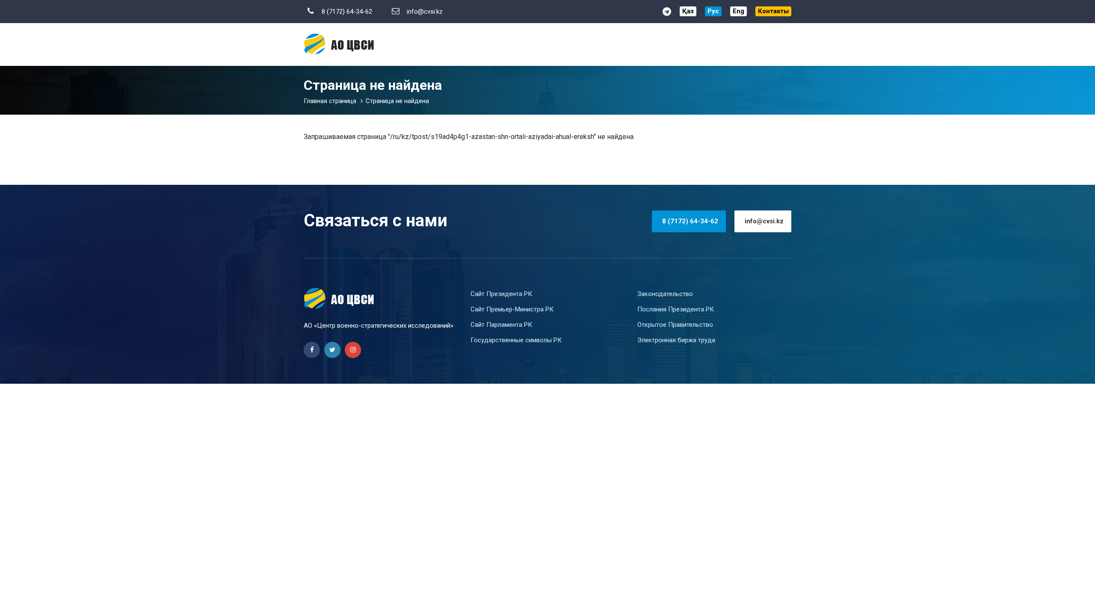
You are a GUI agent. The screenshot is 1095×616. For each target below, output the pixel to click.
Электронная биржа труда (676, 340)
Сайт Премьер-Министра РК (512, 309)
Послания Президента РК (675, 309)
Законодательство (665, 294)
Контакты (773, 11)
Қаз (688, 11)
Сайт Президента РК (501, 294)
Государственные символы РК (516, 340)
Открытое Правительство (675, 325)
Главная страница (330, 101)
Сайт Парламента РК (501, 325)
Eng (738, 11)
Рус (713, 11)
